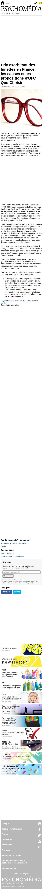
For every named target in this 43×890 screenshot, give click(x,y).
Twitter (17, 592)
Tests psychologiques (12, 829)
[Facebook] (39, 830)
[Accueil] (3, 4)
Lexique (5, 824)
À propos (6, 850)
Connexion (7, 839)
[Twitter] (39, 836)
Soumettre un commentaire (12, 556)
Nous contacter (9, 868)
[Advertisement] (21, 38)
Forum (5, 834)
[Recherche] (34, 4)
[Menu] (8, 4)
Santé (3, 546)
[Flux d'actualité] (39, 842)
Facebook (6, 592)
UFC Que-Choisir (29, 301)
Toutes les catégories (21, 874)
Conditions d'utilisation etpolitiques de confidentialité (14, 862)
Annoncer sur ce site (11, 855)
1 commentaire (7, 553)
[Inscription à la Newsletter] (39, 4)
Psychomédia (5, 87)
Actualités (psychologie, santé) (14, 543)
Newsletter (7, 845)
